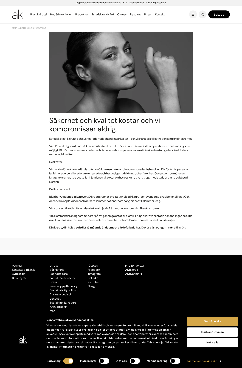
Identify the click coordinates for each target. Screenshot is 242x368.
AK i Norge (131, 270)
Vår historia (57, 270)
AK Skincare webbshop (186, 18)
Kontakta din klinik (23, 270)
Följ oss (93, 265)
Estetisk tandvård (136, 14)
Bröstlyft (19, 9)
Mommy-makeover (179, 9)
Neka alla (212, 342)
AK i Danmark (133, 274)
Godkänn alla (212, 321)
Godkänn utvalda (212, 332)
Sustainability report (63, 303)
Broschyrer (19, 278)
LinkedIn (93, 278)
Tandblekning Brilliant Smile (149, 14)
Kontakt (160, 14)
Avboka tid (19, 274)
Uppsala (129, 9)
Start (14, 28)
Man (52, 311)
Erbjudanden (133, 14)
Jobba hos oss (59, 274)
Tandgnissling (138, 9)
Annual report (58, 307)
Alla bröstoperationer (28, 14)
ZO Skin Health (134, 14)
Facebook (94, 270)
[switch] (104, 361)
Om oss (54, 265)
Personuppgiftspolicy (63, 286)
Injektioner (131, 9)
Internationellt (134, 265)
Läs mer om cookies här (202, 361)
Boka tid (219, 14)
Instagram (94, 274)
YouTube (93, 282)
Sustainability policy (63, 290)
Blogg (127, 9)
